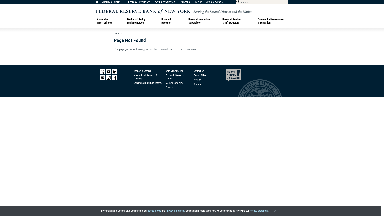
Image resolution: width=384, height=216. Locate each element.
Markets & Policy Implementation (136, 21)
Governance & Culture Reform (148, 82)
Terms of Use (154, 210)
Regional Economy (139, 2)
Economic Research (166, 21)
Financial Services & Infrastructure (232, 21)
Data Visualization (174, 70)
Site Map (198, 84)
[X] (102, 73)
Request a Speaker (142, 70)
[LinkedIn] (114, 73)
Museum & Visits (111, 2)
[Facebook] (114, 79)
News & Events (214, 2)
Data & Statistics (165, 2)
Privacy (197, 79)
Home (117, 33)
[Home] (99, 3)
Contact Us (199, 70)
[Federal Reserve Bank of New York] (174, 11)
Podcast (169, 87)
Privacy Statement (175, 210)
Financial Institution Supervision (199, 21)
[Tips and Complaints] (228, 76)
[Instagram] (108, 79)
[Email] (102, 79)
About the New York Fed (104, 21)
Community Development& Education (271, 21)
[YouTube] (108, 73)
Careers (185, 2)
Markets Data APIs (174, 82)
